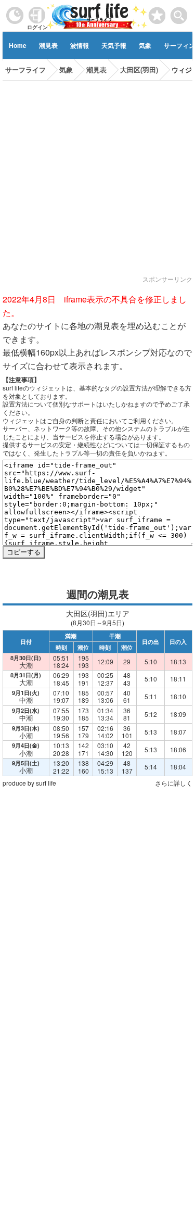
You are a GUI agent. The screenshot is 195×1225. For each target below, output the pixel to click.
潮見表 (48, 45)
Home (18, 45)
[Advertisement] (97, 178)
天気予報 (113, 45)
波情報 (79, 45)
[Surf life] (97, 15)
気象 (145, 45)
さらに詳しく (173, 782)
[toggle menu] (179, 12)
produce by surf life (29, 782)
